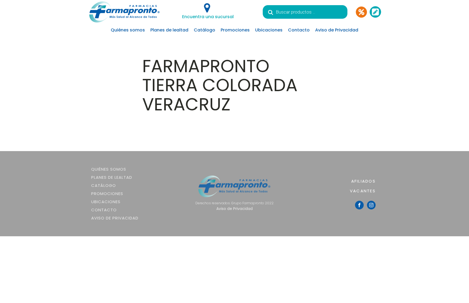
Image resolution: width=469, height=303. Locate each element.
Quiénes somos (128, 30)
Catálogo (204, 30)
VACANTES (363, 191)
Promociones (235, 30)
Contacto (299, 30)
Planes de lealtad (169, 30)
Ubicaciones (269, 30)
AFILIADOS (363, 181)
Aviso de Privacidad (336, 30)
